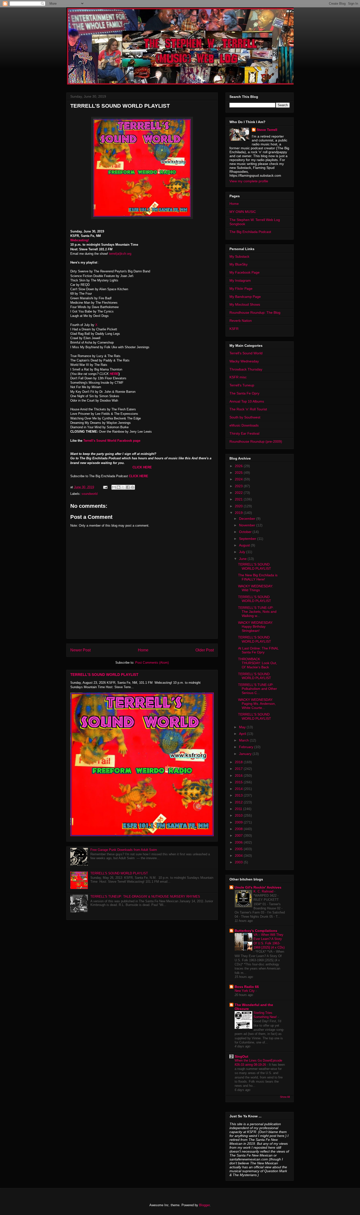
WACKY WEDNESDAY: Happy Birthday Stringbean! (255, 627)
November (247, 525)
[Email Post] (104, 487)
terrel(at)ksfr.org (120, 253)
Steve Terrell (267, 130)
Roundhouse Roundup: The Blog (254, 312)
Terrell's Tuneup (241, 385)
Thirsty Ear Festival (244, 433)
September (248, 539)
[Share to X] (123, 487)
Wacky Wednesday (244, 361)
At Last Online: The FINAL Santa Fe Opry (258, 650)
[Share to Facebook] (127, 487)
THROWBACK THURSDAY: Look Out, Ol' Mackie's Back (257, 663)
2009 (239, 822)
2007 (239, 835)
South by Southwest (244, 417)
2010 (239, 815)
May (243, 727)
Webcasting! (79, 240)
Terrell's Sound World (246, 353)
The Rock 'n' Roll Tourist (248, 409)
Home (143, 650)
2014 (239, 789)
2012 (239, 802)
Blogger (204, 1205)
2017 (239, 769)
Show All (285, 1096)
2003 (239, 862)
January (245, 754)
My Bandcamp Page (245, 297)
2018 (239, 762)
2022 (239, 493)
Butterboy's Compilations (256, 931)
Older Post (204, 650)
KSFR (234, 329)
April (243, 734)
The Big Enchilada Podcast (250, 232)
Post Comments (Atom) (152, 662)
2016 (239, 775)
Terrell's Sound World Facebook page (111, 440)
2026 (239, 466)
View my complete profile (248, 181)
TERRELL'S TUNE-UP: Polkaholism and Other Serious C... (257, 689)
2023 (239, 486)
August (245, 545)
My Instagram (240, 280)
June (243, 559)
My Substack (239, 256)
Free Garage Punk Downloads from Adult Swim (123, 850)
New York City (245, 991)
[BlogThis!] (118, 487)
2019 (239, 513)
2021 (239, 499)
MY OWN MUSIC (242, 212)
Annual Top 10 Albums (246, 401)
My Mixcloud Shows (244, 304)
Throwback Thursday (245, 369)
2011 (239, 809)
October (245, 532)
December (247, 519)
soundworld (89, 494)
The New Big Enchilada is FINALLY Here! (257, 577)
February (246, 747)
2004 (239, 855)
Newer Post (80, 650)
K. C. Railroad (263, 891)
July (242, 552)
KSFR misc (238, 377)
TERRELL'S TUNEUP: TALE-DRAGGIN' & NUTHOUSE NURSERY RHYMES (145, 896)
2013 (239, 795)
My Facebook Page (244, 272)
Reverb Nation (240, 321)
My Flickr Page (240, 288)
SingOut (241, 1056)
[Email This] (113, 487)
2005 (239, 849)
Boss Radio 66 (247, 987)
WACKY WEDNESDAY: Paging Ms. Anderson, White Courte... (257, 704)
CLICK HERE (142, 467)
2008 (239, 829)
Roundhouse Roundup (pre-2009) (255, 441)
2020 (239, 506)
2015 (239, 782)
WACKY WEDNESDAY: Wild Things (255, 588)
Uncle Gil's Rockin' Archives (258, 887)
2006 (239, 842)
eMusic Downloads (244, 425)
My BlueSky (238, 264)
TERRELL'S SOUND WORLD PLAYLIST (104, 674)
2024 (239, 479)
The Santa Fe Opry (244, 393)
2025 (239, 472)
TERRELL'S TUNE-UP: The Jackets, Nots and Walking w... (257, 612)
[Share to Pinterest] (132, 487)
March (244, 740)
